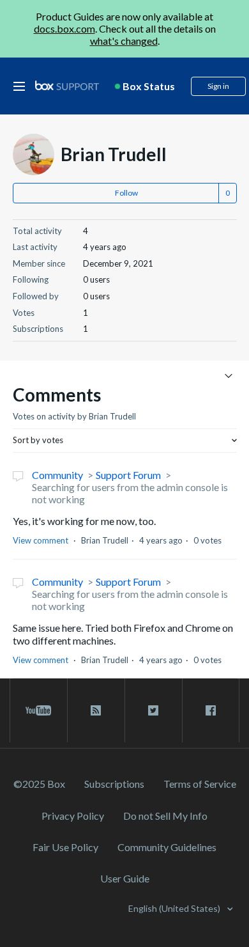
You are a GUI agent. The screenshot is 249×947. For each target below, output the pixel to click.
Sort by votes (38, 440)
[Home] (67, 86)
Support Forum (128, 475)
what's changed (124, 41)
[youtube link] (38, 710)
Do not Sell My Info (165, 816)
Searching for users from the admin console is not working (130, 493)
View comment (40, 540)
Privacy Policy (73, 816)
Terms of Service (199, 784)
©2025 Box (39, 784)
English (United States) (175, 908)
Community (57, 475)
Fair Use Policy (65, 847)
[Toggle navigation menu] (229, 375)
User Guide (124, 878)
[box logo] (67, 85)
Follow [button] (126, 193)
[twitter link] (153, 710)
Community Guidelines (166, 847)
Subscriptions (114, 784)
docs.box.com (64, 28)
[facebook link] (211, 710)
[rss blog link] (96, 710)
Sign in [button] (218, 86)
